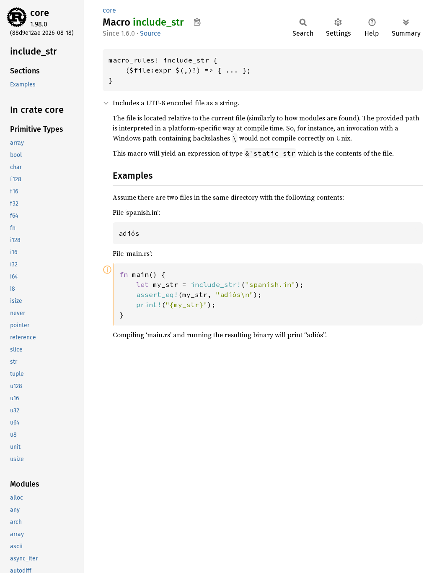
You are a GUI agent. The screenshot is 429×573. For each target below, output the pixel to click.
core (39, 12)
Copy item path (197, 22)
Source (150, 33)
